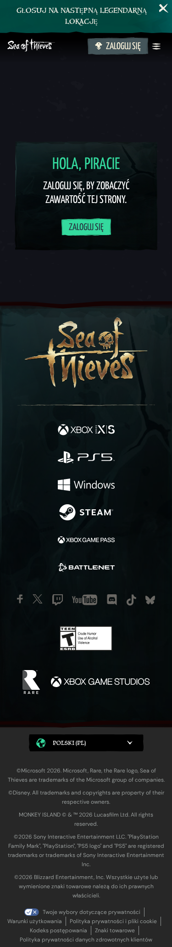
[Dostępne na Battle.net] (86, 568)
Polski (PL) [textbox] (69, 743)
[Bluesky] (150, 600)
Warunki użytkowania (34, 921)
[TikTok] (131, 600)
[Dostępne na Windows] (86, 486)
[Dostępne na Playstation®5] (86, 458)
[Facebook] (20, 598)
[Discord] (111, 599)
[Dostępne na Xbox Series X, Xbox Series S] (86, 431)
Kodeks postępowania (58, 930)
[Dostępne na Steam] (86, 513)
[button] (86, 742)
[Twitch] (57, 599)
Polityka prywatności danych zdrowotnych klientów (86, 939)
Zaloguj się (123, 46)
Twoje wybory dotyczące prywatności (91, 912)
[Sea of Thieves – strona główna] (45, 46)
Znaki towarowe (115, 930)
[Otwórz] (156, 46)
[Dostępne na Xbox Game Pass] (86, 541)
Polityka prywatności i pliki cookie (113, 921)
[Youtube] (84, 599)
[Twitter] (37, 598)
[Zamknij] (163, 8)
